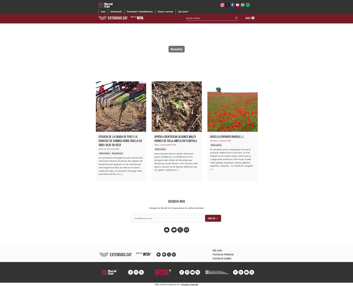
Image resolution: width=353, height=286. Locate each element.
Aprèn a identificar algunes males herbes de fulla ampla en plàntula (175, 139)
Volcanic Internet (189, 284)
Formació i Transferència (140, 11)
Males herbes (104, 153)
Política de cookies (222, 258)
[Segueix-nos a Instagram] (222, 4)
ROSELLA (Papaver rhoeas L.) (226, 137)
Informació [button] (116, 11)
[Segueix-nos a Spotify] (247, 4)
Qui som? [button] (183, 11)
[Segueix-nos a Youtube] (237, 4)
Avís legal (217, 250)
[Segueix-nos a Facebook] (232, 4)
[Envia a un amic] (242, 4)
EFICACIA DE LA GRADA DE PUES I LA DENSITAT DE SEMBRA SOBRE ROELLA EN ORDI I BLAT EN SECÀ (120, 141)
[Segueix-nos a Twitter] (227, 4)
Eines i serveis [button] (165, 11)
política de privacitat (223, 254)
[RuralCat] (107, 5)
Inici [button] (103, 11)
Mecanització (117, 153)
